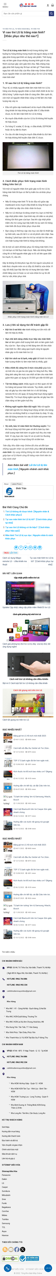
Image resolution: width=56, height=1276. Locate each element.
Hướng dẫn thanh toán (11, 1136)
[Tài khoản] (48, 5)
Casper (5, 1187)
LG (3, 1183)
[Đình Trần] (9, 492)
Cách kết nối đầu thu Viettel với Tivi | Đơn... (32, 748)
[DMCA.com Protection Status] (10, 1259)
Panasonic (6, 1175)
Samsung (6, 1223)
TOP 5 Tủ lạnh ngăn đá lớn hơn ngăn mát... (32, 760)
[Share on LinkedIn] (40, 548)
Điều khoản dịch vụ (9, 1154)
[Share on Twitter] (25, 548)
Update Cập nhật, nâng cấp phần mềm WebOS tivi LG (26, 607)
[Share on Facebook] (21, 548)
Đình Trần (21, 488)
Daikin (4, 1179)
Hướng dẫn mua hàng (11, 1131)
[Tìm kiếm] (51, 13)
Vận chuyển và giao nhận (12, 1145)
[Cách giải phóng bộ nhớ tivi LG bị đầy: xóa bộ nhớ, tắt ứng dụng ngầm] (28, 627)
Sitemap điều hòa (15, 1269)
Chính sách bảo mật (10, 1149)
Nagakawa (6, 1207)
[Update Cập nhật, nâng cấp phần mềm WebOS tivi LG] (28, 590)
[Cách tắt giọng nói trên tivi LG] (28, 703)
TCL (3, 1227)
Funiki (4, 1203)
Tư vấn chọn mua (22, 29)
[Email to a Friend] (30, 548)
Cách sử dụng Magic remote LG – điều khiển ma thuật (15, 561)
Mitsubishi (6, 1195)
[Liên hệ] (48, 1268)
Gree (4, 1199)
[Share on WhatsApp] (16, 548)
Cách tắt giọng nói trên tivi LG (16, 720)
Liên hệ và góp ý (8, 1158)
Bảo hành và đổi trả (10, 1140)
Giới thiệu (5, 1127)
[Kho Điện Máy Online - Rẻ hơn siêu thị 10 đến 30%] (28, 5)
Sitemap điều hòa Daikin (38, 1269)
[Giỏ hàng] (52, 5)
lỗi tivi (13, 553)
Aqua (4, 1231)
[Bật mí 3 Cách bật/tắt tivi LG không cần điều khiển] (28, 666)
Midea (4, 1215)
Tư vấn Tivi (35, 29)
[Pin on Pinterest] (35, 548)
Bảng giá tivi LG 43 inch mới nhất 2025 (30, 736)
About (6, 484)
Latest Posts (16, 484)
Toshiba (5, 1219)
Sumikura (6, 1191)
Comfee (5, 1211)
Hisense (5, 1235)
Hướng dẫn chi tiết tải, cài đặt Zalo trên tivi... (32, 785)
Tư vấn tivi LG (8, 29)
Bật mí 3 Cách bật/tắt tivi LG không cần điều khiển (25, 683)
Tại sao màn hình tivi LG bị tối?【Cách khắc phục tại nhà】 (41, 561)
